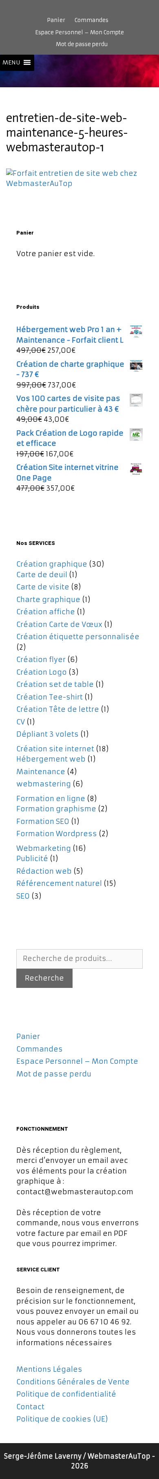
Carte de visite (42, 586)
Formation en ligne (50, 798)
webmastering (43, 783)
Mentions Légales (49, 1369)
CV (20, 721)
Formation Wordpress (56, 833)
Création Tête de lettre (57, 709)
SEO (23, 896)
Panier (56, 20)
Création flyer (41, 659)
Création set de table (55, 684)
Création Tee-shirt (49, 697)
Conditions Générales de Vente (73, 1381)
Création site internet (55, 748)
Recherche (44, 978)
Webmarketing (43, 848)
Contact (30, 1406)
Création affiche (45, 611)
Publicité (32, 858)
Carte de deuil (41, 574)
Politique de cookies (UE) (62, 1419)
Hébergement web (51, 759)
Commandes (91, 20)
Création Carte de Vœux (59, 624)
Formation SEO (42, 821)
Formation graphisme (56, 808)
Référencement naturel (59, 883)
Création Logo (41, 672)
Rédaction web (44, 871)
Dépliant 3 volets (47, 734)
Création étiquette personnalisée (77, 636)
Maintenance (40, 771)
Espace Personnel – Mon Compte (79, 32)
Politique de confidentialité (66, 1394)
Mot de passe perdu (82, 44)
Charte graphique (48, 599)
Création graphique (51, 564)
